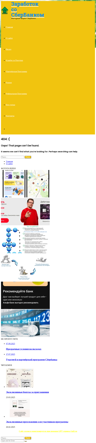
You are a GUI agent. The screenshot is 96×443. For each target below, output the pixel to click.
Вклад (8, 49)
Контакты (10, 116)
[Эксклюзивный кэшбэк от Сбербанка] (25, 197)
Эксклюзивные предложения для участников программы (37, 421)
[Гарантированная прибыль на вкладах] (25, 336)
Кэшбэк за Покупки (14, 60)
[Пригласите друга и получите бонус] (25, 280)
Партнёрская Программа (16, 71)
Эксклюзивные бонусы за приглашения (27, 392)
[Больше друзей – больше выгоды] (25, 308)
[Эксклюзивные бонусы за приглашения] (20, 387)
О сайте (9, 38)
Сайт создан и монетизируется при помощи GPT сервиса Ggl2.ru (48, 431)
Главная (9, 27)
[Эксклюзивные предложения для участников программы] (20, 416)
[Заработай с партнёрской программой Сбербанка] (25, 252)
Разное (9, 82)
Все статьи (10, 105)
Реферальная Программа (16, 94)
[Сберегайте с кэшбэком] (25, 225)
